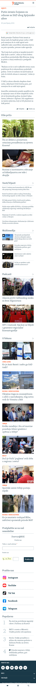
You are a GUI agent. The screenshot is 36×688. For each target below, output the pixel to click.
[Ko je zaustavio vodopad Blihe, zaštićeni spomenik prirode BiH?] (18, 504)
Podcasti (6, 274)
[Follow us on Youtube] (12, 668)
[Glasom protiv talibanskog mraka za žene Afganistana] (18, 287)
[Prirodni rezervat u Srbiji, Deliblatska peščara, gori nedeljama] (7, 247)
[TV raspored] (25, 668)
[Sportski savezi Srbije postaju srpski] (18, 474)
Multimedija (8, 230)
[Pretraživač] (28, 685)
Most (4, 456)
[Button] (31, 27)
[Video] (7, 685)
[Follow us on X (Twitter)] (7, 668)
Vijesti (3, 8)
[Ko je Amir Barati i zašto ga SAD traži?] (18, 351)
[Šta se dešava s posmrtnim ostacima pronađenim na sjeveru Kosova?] (18, 128)
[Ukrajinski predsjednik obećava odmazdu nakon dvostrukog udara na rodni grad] (7, 237)
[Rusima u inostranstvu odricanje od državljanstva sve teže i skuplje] (18, 158)
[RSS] (21, 668)
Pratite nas (29, 559)
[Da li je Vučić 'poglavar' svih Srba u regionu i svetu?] (18, 445)
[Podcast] (18, 685)
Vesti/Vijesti (9, 183)
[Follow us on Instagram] (16, 668)
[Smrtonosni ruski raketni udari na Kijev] (7, 256)
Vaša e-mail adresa (9, 544)
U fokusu (7, 338)
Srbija (4, 424)
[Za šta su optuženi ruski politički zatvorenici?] (7, 265)
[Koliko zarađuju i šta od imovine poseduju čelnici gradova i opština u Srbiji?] (18, 412)
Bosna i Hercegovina (10, 391)
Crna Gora (6, 362)
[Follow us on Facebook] (3, 668)
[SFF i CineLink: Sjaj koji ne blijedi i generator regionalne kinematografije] (18, 314)
